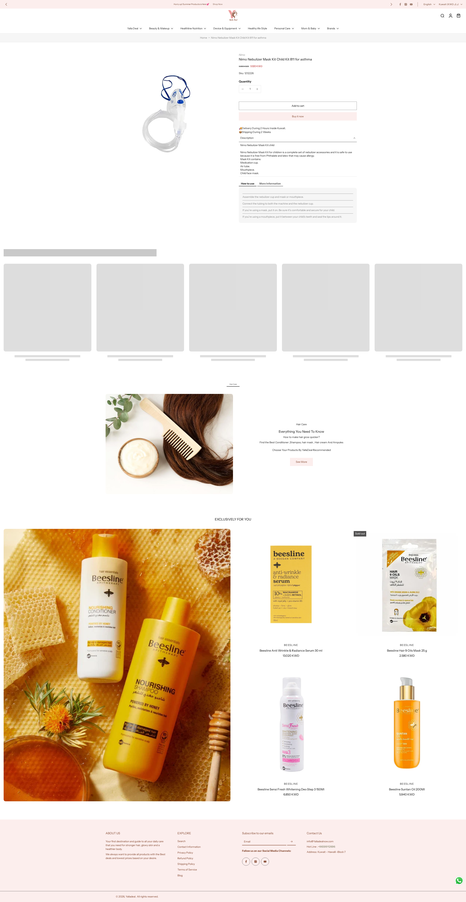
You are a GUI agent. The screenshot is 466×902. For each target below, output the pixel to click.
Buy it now (298, 116)
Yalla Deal (132, 28)
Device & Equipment (225, 28)
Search (181, 841)
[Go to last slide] (6, 4)
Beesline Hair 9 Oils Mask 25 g (407, 650)
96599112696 (327, 846)
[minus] (242, 89)
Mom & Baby (308, 28)
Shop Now (218, 4)
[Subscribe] (291, 841)
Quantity (245, 81)
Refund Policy (185, 858)
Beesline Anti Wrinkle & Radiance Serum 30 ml (291, 650)
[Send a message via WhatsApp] (459, 881)
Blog (180, 875)
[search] (442, 15)
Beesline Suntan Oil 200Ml (407, 789)
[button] (298, 106)
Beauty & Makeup (159, 28)
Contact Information (189, 847)
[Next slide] (391, 4)
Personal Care (282, 28)
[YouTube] (411, 4)
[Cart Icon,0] (458, 15)
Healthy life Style (257, 28)
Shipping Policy (186, 864)
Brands (331, 28)
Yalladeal (130, 896)
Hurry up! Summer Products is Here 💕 (191, 4)
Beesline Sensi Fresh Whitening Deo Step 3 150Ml (291, 789)
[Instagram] (405, 4)
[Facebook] (400, 4)
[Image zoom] (166, 114)
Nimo (242, 54)
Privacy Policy (185, 852)
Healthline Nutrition (191, 28)
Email (247, 841)
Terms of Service (187, 869)
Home (203, 37)
